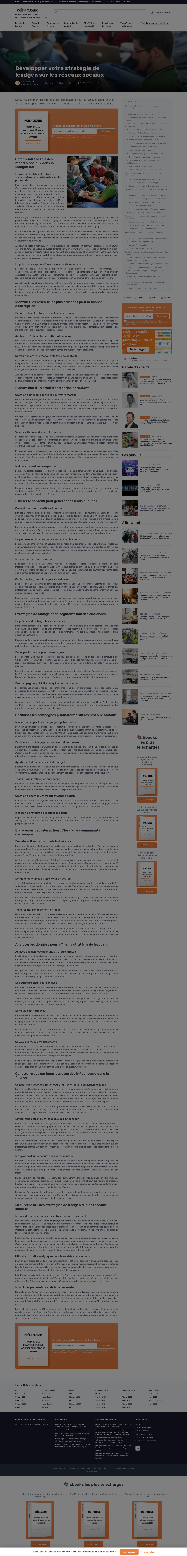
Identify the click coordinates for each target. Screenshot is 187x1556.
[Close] (139, 759)
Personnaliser (149, 1552)
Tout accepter (129, 1552)
